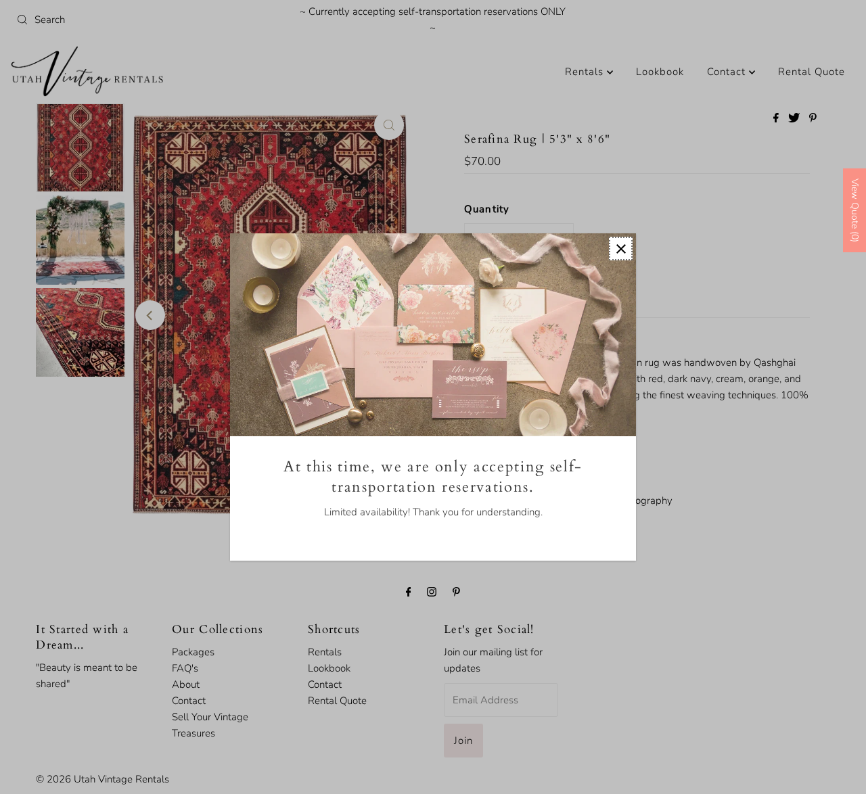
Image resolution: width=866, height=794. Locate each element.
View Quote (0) (854, 210)
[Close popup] (621, 248)
